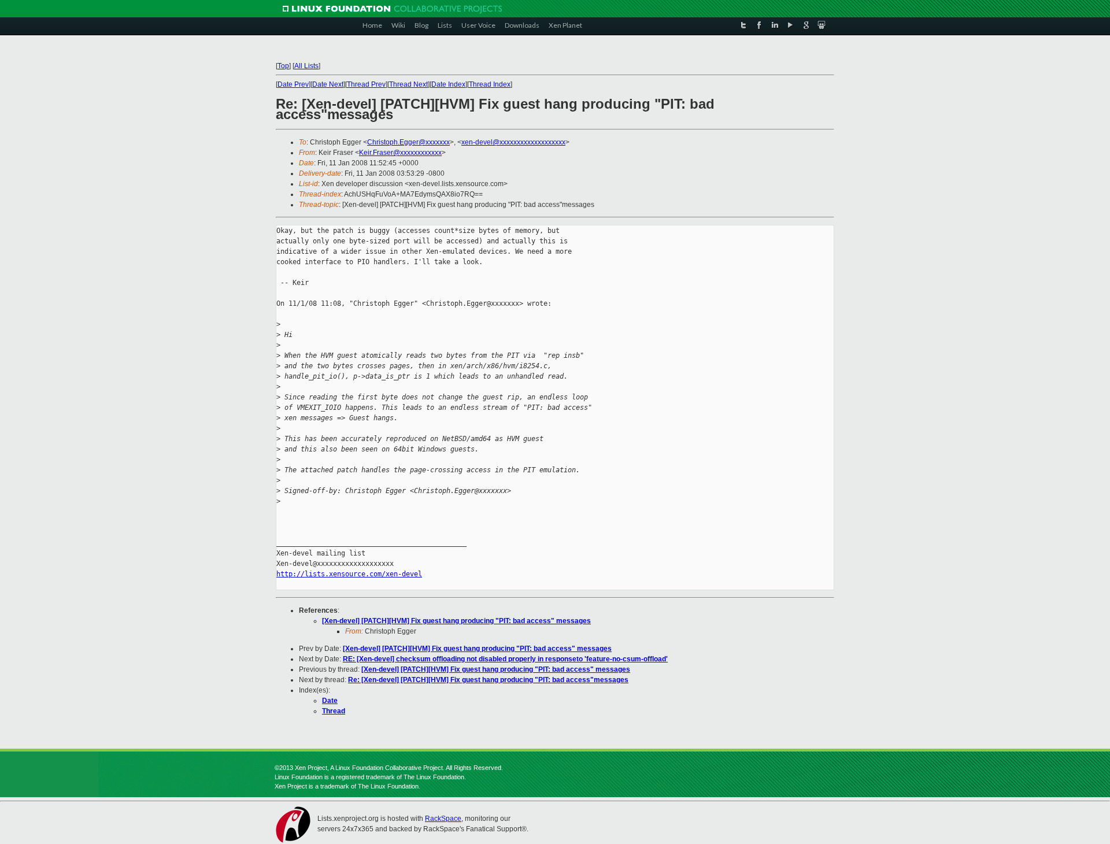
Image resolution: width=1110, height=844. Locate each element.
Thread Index (489, 84)
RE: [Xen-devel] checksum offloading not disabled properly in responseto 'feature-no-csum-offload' (505, 659)
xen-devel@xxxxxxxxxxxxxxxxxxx (513, 142)
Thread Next (408, 84)
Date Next (327, 84)
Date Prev (293, 84)
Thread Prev (366, 84)
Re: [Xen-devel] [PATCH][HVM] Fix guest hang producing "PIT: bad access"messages (488, 680)
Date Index (448, 84)
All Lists (306, 66)
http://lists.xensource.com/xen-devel (349, 574)
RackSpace (443, 819)
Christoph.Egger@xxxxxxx (408, 142)
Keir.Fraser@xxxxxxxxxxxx (400, 153)
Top (283, 66)
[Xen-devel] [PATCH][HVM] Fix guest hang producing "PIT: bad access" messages (456, 621)
